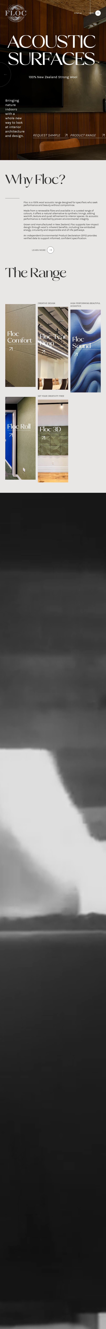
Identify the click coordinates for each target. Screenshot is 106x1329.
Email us (78, 13)
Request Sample (46, 135)
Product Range (83, 135)
